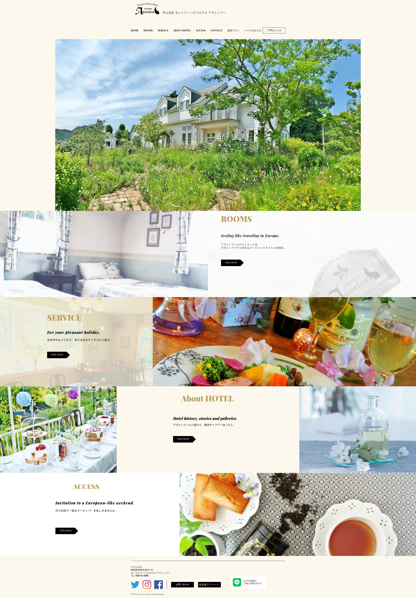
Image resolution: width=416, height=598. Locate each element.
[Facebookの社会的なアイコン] (158, 584)
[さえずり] (135, 584)
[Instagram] (147, 584)
